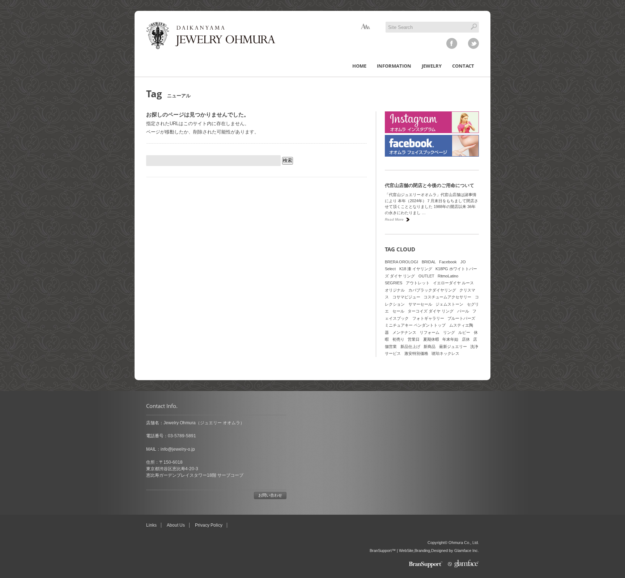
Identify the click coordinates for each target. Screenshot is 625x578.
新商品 (429, 346)
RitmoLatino (448, 276)
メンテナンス (404, 332)
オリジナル (395, 290)
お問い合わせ (270, 495)
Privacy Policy (208, 525)
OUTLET (426, 276)
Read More (394, 219)
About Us (176, 525)
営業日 (414, 339)
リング (449, 332)
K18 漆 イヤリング (415, 269)
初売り (398, 339)
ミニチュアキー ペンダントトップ (415, 325)
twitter (473, 43)
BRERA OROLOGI (401, 262)
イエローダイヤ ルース (453, 283)
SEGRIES (393, 283)
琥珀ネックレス (445, 353)
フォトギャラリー (428, 318)
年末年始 (450, 339)
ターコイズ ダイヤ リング (431, 311)
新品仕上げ (410, 346)
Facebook (448, 262)
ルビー (464, 332)
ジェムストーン (449, 304)
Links (151, 525)
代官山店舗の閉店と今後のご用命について (429, 185)
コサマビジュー (406, 297)
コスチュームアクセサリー (447, 297)
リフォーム (429, 332)
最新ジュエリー (453, 346)
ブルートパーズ (461, 318)
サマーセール (420, 304)
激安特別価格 (416, 353)
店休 (466, 339)
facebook (451, 43)
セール (398, 311)
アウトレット (418, 283)
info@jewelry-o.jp (178, 449)
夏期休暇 (431, 339)
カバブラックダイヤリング (432, 290)
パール (463, 311)
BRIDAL (429, 262)
